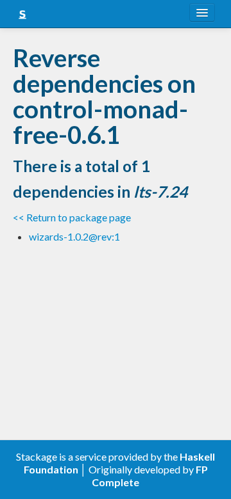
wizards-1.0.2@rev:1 (74, 236)
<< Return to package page (72, 217)
